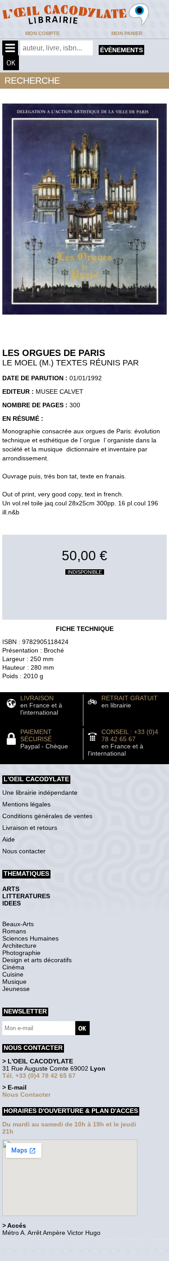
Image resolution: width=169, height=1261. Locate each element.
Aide (8, 839)
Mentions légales (26, 804)
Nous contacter (24, 851)
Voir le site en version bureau (50, 1245)
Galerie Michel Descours (43, 1256)
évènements (121, 50)
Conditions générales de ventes (47, 816)
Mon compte (42, 33)
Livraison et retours (29, 827)
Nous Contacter (26, 1094)
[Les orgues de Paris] (84, 316)
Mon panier (126, 33)
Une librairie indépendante (40, 792)
